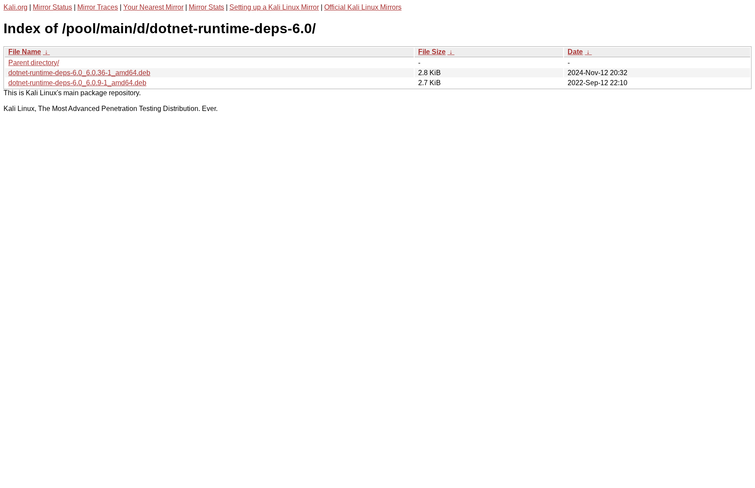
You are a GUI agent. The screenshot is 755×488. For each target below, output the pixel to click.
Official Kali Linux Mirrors (363, 7)
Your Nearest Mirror (153, 7)
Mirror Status (52, 7)
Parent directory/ (33, 62)
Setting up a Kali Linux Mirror (274, 7)
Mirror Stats (206, 7)
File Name (24, 51)
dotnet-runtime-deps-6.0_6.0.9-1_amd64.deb (77, 83)
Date (575, 51)
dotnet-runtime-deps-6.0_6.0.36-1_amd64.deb (79, 72)
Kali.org (15, 7)
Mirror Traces (97, 7)
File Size (432, 51)
